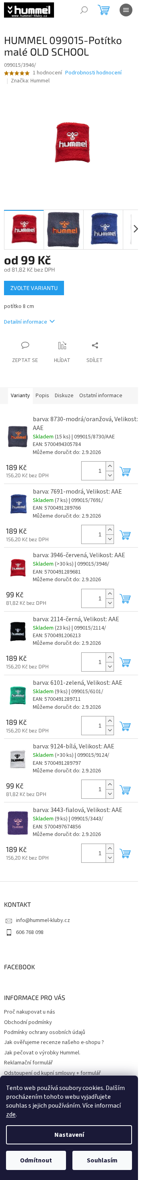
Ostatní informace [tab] (100, 396)
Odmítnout (36, 1160)
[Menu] (126, 10)
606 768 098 (30, 932)
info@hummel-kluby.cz (43, 920)
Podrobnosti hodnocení (93, 73)
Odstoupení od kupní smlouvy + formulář (52, 1073)
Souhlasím (102, 1160)
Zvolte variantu (34, 287)
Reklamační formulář (28, 1063)
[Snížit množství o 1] (110, 475)
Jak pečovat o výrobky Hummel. (42, 1053)
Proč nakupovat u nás (29, 1012)
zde (11, 1114)
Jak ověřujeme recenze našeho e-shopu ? (54, 1042)
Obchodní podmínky (28, 1022)
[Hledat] (84, 10)
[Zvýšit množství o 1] (110, 466)
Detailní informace (25, 322)
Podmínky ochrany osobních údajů (44, 1032)
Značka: (30, 81)
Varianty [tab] (20, 396)
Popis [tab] (42, 396)
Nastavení (69, 1134)
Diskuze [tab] (64, 396)
